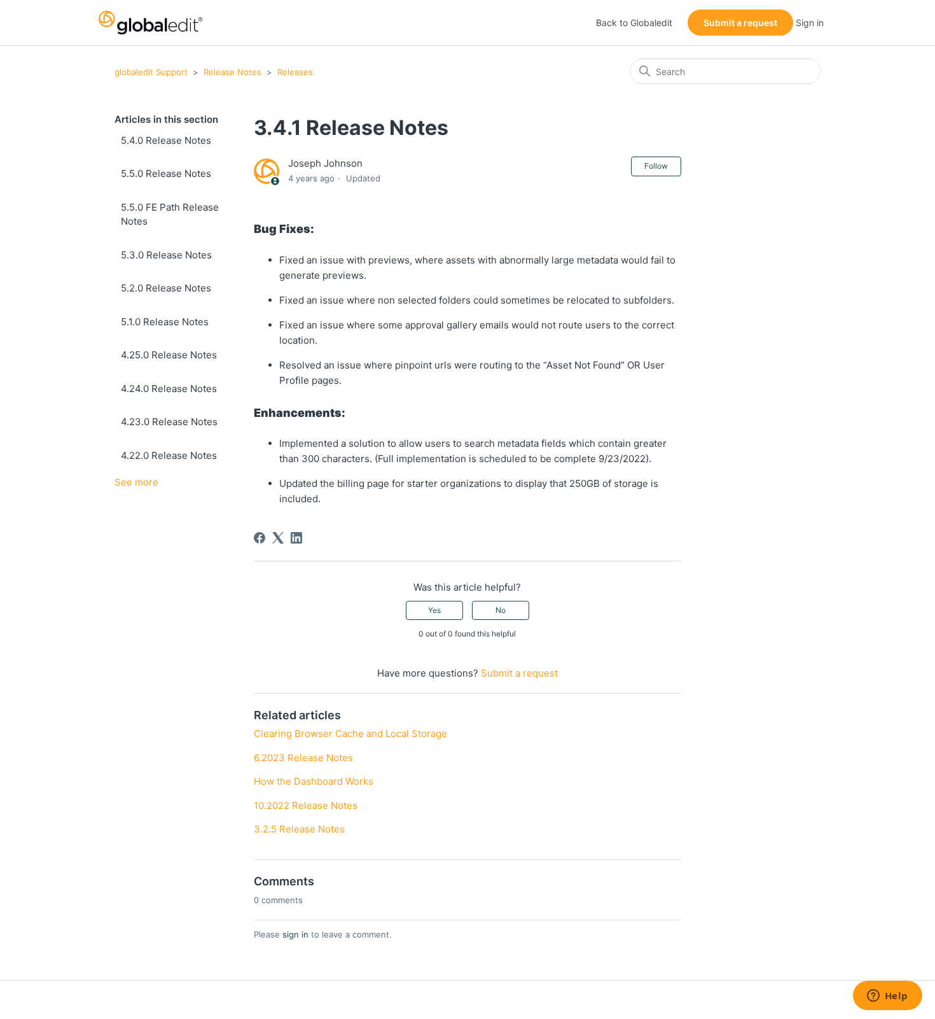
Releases (295, 72)
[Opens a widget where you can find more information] (887, 997)
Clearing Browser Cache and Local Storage (350, 733)
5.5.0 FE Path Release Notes (170, 214)
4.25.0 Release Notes (169, 355)
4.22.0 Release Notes (169, 455)
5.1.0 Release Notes (165, 322)
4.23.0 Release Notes (169, 422)
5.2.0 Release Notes (166, 288)
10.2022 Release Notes (305, 805)
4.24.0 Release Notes (169, 389)
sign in (295, 934)
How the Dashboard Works (313, 781)
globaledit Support (151, 72)
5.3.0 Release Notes (166, 255)
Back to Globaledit (634, 22)
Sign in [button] (810, 22)
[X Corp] (278, 538)
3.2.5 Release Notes (299, 829)
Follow (656, 166)
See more (136, 482)
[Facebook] (259, 538)
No (500, 610)
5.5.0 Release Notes (166, 173)
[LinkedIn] (296, 538)
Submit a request (740, 22)
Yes (434, 610)
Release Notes (232, 72)
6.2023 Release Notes (303, 758)
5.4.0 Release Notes (166, 140)
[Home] (150, 22)
